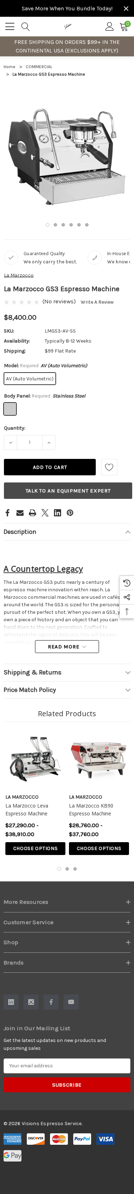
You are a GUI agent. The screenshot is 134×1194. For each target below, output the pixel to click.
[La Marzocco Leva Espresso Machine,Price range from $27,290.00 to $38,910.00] (35, 759)
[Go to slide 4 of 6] (71, 225)
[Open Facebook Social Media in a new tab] (51, 1002)
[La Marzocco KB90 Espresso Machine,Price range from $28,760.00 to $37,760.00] (99, 759)
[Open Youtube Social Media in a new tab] (71, 1002)
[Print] (32, 513)
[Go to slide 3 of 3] (75, 869)
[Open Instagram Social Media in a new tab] (31, 1002)
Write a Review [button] (97, 302)
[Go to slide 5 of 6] (79, 225)
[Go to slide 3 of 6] (63, 225)
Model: (45, 366)
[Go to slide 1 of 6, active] (47, 225)
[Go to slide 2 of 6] (55, 225)
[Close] (126, 8)
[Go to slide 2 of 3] (67, 869)
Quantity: (14, 428)
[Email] (20, 513)
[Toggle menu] (10, 25)
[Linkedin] (57, 513)
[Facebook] (7, 513)
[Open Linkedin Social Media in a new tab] (11, 1002)
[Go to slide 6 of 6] (87, 225)
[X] (45, 513)
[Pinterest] (70, 513)
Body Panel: (44, 396)
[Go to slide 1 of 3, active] (59, 869)
